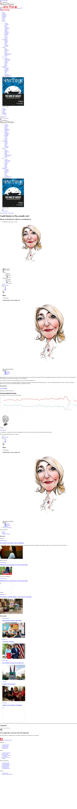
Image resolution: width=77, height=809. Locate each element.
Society (6, 41)
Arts (5, 48)
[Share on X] (5, 288)
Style (6, 64)
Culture (6, 25)
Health (6, 65)
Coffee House (5, 39)
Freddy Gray (4, 639)
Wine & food (7, 60)
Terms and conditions (6, 755)
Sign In (19, 8)
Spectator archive (5, 766)
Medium (9, 275)
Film (6, 51)
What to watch (7, 59)
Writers (3, 13)
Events (3, 18)
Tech (6, 26)
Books (6, 49)
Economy (6, 45)
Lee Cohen (4, 702)
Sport (6, 63)
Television (7, 54)
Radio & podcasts (8, 53)
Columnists (7, 70)
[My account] (21, 8)
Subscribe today (5, 773)
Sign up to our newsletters (7, 774)
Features (6, 69)
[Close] (1, 730)
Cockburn (7, 24)
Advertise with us (5, 745)
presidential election (6, 533)
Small (9, 273)
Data (6, 44)
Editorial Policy (5, 748)
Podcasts (4, 15)
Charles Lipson (5, 660)
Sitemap (3, 758)
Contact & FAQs (5, 744)
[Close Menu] (1, 118)
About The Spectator (6, 752)
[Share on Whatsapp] (5, 289)
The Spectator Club (6, 768)
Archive (3, 20)
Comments (6, 285)
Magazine (7, 27)
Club (3, 19)
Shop (3, 21)
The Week (7, 67)
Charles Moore (3, 594)
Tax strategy (4, 756)
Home (3, 12)
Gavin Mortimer (3, 430)
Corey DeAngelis (3, 388)
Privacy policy (5, 754)
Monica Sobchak (3, 540)
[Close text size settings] (3, 271)
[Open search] (0, 116)
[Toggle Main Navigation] (1, 8)
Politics (6, 23)
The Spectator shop (6, 765)
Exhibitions (7, 50)
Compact (9, 279)
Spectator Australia (6, 763)
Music (6, 52)
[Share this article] (3, 291)
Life (3, 57)
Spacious (10, 283)
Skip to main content (4, 0)
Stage (6, 55)
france (3, 532)
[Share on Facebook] (5, 287)
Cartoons (6, 74)
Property (6, 62)
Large (9, 277)
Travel (6, 61)
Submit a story (5, 747)
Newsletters (4, 14)
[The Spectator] (10, 8)
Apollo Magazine (5, 764)
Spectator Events (5, 767)
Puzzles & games (8, 75)
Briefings (4, 16)
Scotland (6, 46)
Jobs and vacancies (6, 757)
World (6, 42)
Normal (9, 281)
